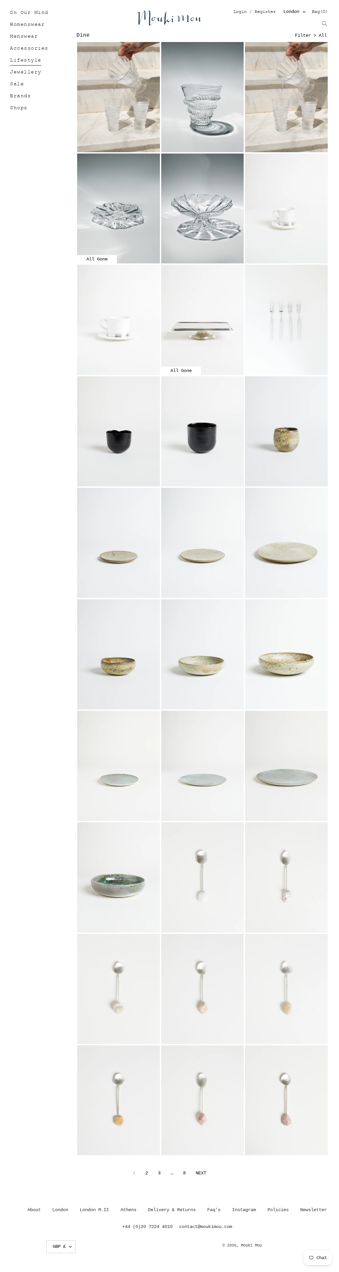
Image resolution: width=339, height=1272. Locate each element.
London (291, 11)
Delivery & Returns (172, 1209)
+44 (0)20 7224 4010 (147, 1226)
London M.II (94, 1209)
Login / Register (254, 12)
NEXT (201, 1173)
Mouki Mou (251, 1245)
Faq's (213, 1209)
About (34, 1209)
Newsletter (313, 1209)
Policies (278, 1209)
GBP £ (59, 1246)
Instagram (244, 1209)
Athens (128, 1209)
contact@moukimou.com (205, 1226)
